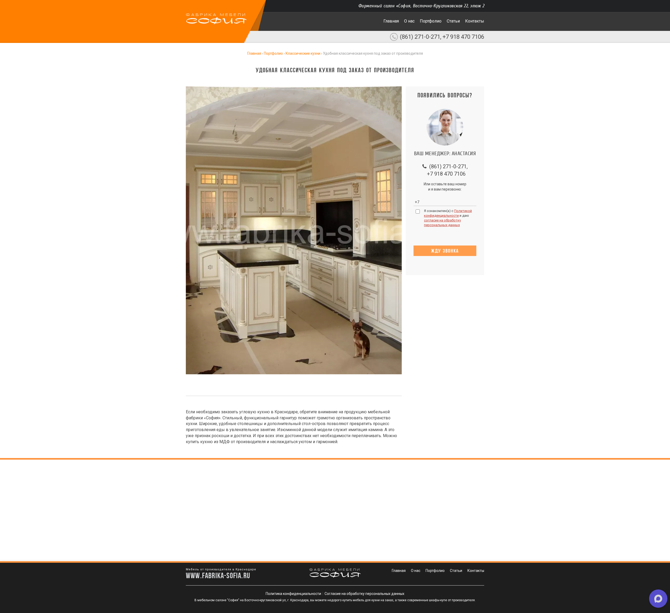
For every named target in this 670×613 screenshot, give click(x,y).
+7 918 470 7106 (463, 37)
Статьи (453, 21)
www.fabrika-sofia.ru (218, 575)
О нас (409, 21)
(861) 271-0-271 (420, 37)
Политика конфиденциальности (293, 594)
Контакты (474, 21)
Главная (391, 21)
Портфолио (431, 21)
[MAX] (658, 598)
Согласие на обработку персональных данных (364, 594)
